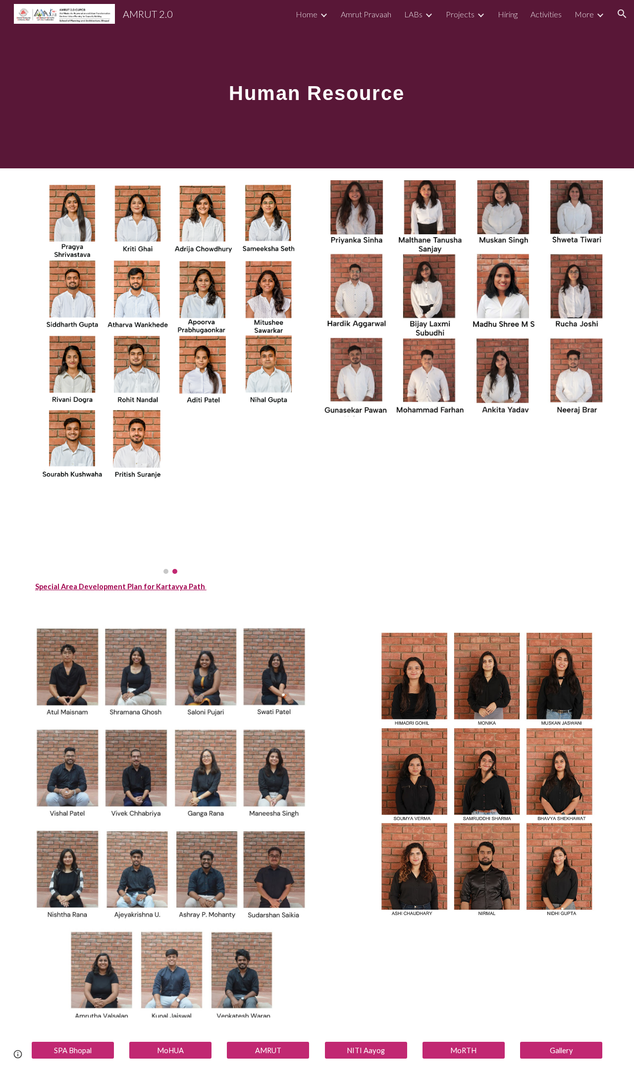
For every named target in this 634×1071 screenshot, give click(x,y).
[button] (622, 14)
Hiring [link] (508, 14)
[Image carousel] (170, 377)
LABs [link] (413, 14)
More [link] (584, 14)
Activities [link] (546, 14)
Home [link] (306, 14)
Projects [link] (460, 14)
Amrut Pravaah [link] (366, 14)
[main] (317, 84)
